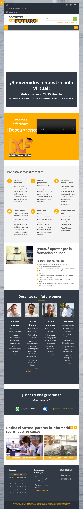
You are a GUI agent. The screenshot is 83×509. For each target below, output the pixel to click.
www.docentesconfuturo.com (17, 5)
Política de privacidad (26, 503)
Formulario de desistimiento (23, 504)
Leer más (50, 355)
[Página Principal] (23, 19)
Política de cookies (39, 503)
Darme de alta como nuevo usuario (66, 22)
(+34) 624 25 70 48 (13, 12)
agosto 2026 (17, 474)
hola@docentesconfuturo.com (18, 8)
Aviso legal (16, 503)
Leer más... (15, 355)
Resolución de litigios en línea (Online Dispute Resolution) (50, 504)
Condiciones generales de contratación (58, 503)
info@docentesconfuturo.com (61, 409)
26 (15, 492)
